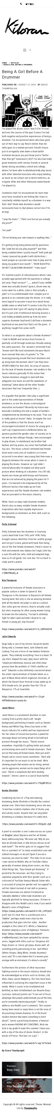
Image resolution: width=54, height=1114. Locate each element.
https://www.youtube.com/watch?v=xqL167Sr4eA (26, 1043)
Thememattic (30, 1108)
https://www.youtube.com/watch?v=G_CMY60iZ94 (27, 629)
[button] (21, 3)
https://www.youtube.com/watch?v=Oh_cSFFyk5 (27, 911)
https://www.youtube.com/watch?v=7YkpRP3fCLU (26, 783)
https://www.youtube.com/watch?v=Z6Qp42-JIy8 (26, 824)
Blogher (9, 835)
